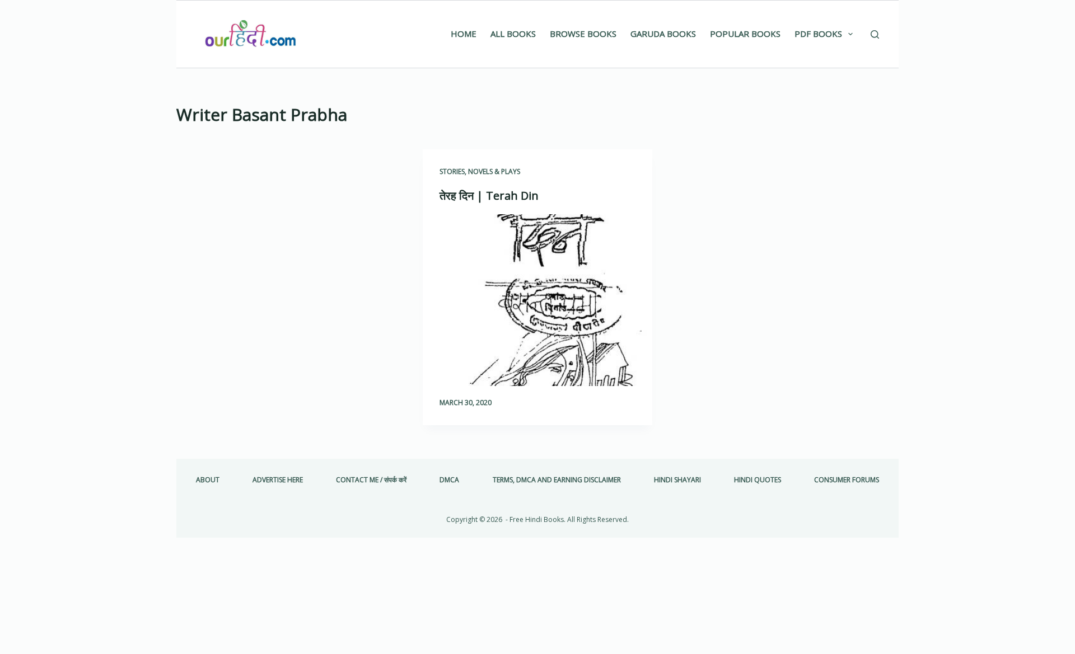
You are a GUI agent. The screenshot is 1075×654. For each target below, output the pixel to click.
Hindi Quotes (757, 480)
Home (463, 33)
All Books (513, 33)
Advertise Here (278, 480)
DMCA (449, 480)
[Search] (875, 34)
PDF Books (818, 33)
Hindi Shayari (677, 480)
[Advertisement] (291, 232)
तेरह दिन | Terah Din (489, 195)
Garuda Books (663, 33)
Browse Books (583, 33)
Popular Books (745, 33)
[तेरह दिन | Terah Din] (537, 300)
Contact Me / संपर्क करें (371, 480)
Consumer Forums (846, 480)
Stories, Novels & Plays (480, 171)
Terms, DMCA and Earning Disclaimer (557, 480)
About (207, 480)
